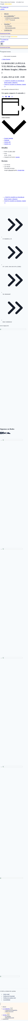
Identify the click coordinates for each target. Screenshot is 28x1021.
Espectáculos (10, 20)
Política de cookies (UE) (9, 998)
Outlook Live (7, 144)
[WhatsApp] (6, 433)
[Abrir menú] (1, 43)
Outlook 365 (7, 142)
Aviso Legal (6, 994)
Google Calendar (8, 138)
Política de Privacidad (9, 996)
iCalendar (6, 140)
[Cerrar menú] (0, 1004)
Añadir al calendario (6, 117)
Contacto (8, 30)
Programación (10, 28)
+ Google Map (20, 170)
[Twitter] (5, 433)
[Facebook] (3, 433)
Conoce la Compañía (12, 18)
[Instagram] (1, 433)
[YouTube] (8, 433)
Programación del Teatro (5, 33)
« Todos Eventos (6, 59)
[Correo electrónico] (9, 433)
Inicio (6, 14)
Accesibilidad (6, 1000)
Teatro (5, 1015)
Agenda (8, 22)
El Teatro (8, 26)
